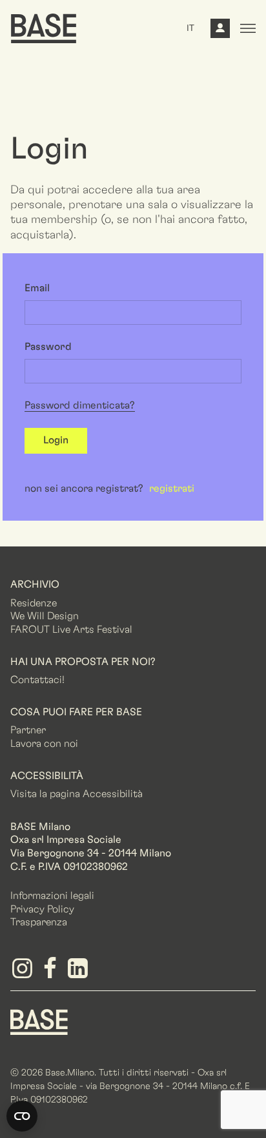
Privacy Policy (42, 909)
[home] (43, 28)
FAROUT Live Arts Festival (71, 629)
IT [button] (190, 28)
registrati (171, 488)
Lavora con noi (44, 743)
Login (55, 440)
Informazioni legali (52, 896)
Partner (28, 730)
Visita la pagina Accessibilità (76, 794)
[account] (220, 31)
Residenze (33, 603)
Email (37, 288)
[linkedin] (80, 973)
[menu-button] (248, 28)
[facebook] (52, 973)
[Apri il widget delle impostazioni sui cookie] (21, 1116)
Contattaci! (37, 680)
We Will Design (44, 616)
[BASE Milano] (39, 1021)
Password (48, 347)
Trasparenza (38, 922)
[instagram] (24, 973)
